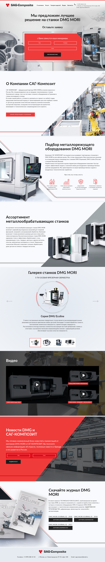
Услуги (47, 5)
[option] (52, 304)
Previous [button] (9, 301)
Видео (64, 5)
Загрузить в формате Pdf (60, 519)
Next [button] (95, 301)
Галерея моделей (56, 5)
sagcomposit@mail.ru (85, 7)
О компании (40, 5)
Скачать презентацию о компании (20, 114)
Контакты (70, 5)
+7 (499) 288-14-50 (81, 4)
